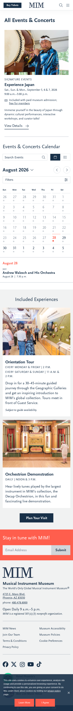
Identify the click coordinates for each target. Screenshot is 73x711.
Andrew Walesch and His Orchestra (29, 273)
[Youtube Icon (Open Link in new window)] (30, 664)
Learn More (26, 701)
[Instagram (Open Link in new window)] (22, 664)
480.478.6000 (19, 602)
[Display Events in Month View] (55, 157)
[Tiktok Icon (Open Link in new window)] (39, 664)
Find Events (43, 157)
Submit (60, 550)
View (13, 126)
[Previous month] (57, 169)
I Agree (45, 702)
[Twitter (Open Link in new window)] (14, 664)
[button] (58, 5)
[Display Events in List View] (65, 157)
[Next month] (66, 169)
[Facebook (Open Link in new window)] (5, 664)
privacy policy (54, 691)
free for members (19, 103)
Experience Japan (19, 84)
